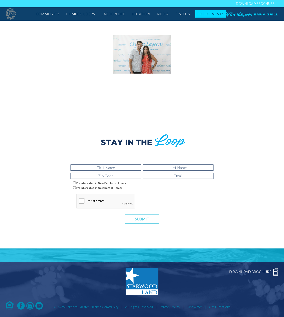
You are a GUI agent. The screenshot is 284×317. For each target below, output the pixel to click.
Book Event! (210, 14)
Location (141, 14)
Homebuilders (80, 14)
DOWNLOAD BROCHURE (255, 4)
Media (163, 14)
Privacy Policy (170, 307)
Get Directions (219, 307)
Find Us (182, 14)
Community (47, 14)
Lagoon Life (113, 14)
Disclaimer (194, 307)
